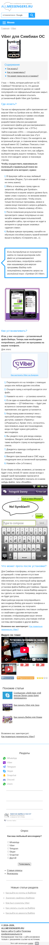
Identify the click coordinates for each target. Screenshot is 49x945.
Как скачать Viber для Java (26, 705)
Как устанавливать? (16, 72)
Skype (10, 771)
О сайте (17, 931)
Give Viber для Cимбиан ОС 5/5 (47, 678)
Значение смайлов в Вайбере (20, 898)
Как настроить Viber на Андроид (24, 375)
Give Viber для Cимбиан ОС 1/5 (38, 678)
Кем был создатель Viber (18, 903)
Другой (13, 858)
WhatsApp (12, 758)
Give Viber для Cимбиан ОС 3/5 (42, 678)
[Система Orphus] (18, 821)
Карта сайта (7, 931)
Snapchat (11, 775)
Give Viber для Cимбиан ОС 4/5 (44, 678)
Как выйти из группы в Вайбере (21, 893)
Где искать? (12, 69)
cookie (30, 943)
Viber (9, 762)
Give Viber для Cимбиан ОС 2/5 (40, 678)
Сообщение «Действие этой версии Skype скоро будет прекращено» (27, 695)
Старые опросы (14, 870)
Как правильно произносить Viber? (18, 736)
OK (37, 943)
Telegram (11, 767)
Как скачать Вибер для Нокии (28, 717)
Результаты (12, 873)
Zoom (10, 784)
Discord (10, 780)
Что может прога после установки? (22, 76)
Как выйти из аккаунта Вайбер (20, 913)
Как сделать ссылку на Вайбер (20, 908)
